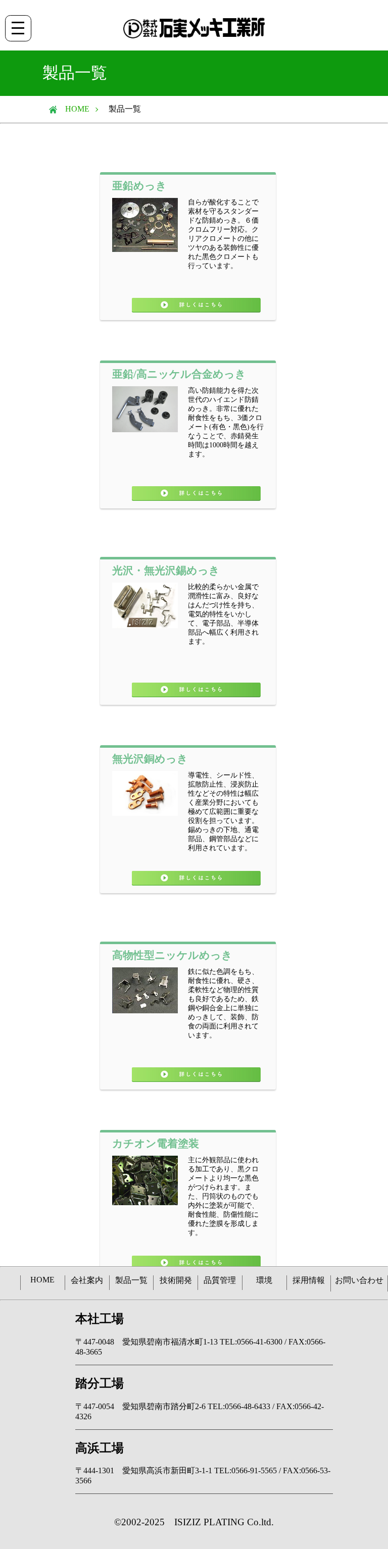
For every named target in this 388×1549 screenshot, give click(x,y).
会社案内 (87, 1280)
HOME (73, 109)
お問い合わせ (359, 1280)
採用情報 (309, 1280)
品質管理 (220, 1280)
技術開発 (176, 1280)
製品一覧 (131, 1280)
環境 (264, 1280)
